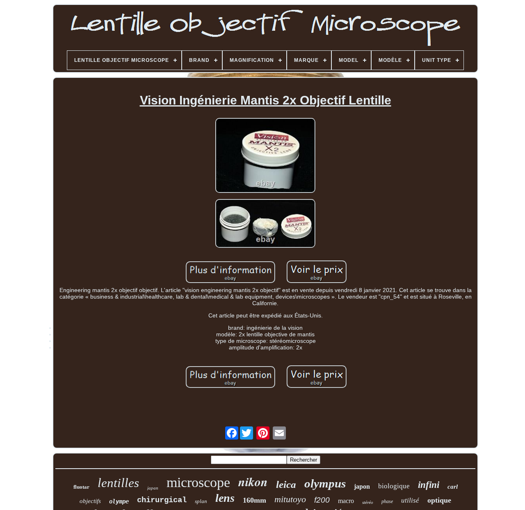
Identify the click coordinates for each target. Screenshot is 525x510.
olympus (325, 483)
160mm (254, 500)
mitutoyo (290, 499)
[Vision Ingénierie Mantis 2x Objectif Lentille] (265, 156)
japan (152, 487)
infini (428, 485)
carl (452, 486)
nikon (253, 481)
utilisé (410, 500)
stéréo (367, 502)
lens (225, 498)
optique (439, 500)
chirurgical (162, 500)
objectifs (90, 501)
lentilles (118, 483)
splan (201, 501)
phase (387, 501)
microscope (198, 482)
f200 (322, 500)
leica (286, 484)
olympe (119, 501)
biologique (394, 486)
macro (346, 500)
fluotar (81, 487)
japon (362, 486)
